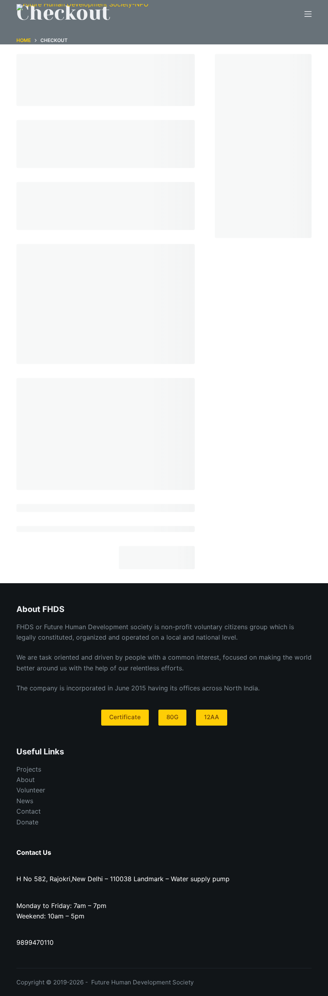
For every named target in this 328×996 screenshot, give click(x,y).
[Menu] (308, 14)
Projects (28, 769)
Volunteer (30, 790)
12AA (211, 717)
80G (172, 717)
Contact (28, 811)
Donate (27, 822)
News (24, 801)
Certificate (125, 717)
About (25, 780)
